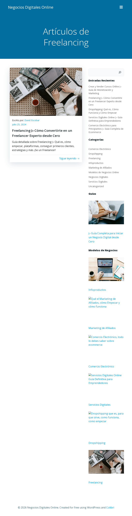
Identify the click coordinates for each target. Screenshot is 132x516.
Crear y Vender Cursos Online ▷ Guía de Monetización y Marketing (105, 90)
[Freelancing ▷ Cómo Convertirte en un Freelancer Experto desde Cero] (46, 91)
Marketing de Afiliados (100, 167)
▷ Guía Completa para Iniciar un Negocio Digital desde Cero (106, 237)
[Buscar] (120, 72)
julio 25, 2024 (19, 124)
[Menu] (121, 7)
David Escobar (31, 120)
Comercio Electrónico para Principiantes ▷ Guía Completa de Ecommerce (106, 129)
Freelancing (94, 158)
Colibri (110, 507)
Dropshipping (95, 153)
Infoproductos (96, 163)
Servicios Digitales (98, 181)
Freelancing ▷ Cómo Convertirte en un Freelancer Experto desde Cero (105, 101)
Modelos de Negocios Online (104, 172)
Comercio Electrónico (100, 149)
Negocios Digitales (98, 176)
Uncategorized (96, 186)
